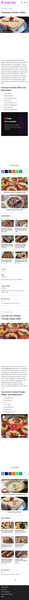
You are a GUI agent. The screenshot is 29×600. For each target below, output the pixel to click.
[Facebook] (2, 171)
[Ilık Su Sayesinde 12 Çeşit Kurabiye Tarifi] (7, 255)
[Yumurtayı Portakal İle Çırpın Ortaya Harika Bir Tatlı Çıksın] (7, 223)
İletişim (2, 596)
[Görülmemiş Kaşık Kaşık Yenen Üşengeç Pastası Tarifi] (21, 223)
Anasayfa (4, 8)
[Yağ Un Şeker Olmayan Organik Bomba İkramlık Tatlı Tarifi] (7, 239)
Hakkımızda (4, 589)
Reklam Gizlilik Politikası (6, 594)
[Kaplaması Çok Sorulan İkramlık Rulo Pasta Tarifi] (21, 255)
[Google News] (14, 165)
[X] (6, 171)
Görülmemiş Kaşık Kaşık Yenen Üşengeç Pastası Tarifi (21, 230)
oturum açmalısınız (15, 303)
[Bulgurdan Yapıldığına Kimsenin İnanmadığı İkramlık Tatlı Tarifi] (21, 239)
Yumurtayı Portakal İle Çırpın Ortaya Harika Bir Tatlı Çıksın (7, 230)
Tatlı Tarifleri (10, 8)
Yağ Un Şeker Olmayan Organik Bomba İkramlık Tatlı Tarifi (7, 246)
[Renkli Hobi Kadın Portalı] (9, 2)
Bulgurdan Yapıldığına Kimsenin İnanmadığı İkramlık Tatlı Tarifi (20, 246)
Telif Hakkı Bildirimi (5, 591)
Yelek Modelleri (4, 587)
